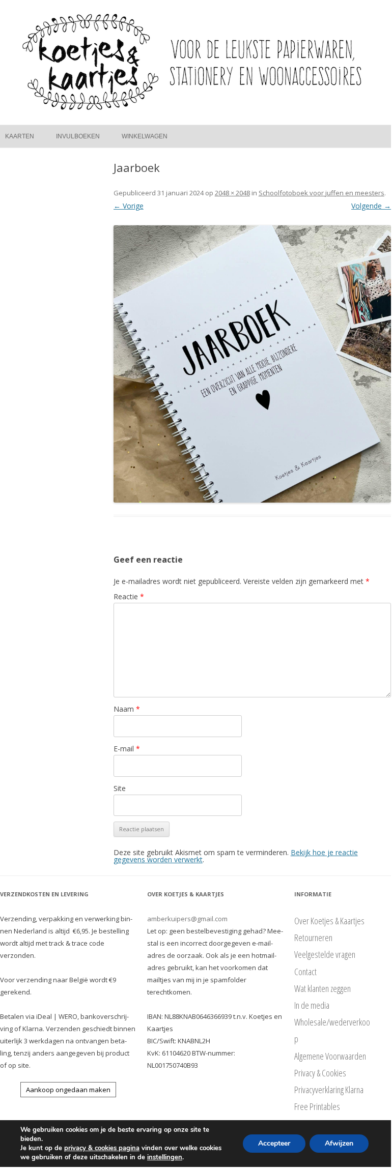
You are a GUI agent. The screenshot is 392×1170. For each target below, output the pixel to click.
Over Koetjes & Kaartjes (329, 921)
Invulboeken (78, 136)
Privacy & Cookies (320, 1073)
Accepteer (274, 1143)
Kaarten (19, 136)
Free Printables (317, 1106)
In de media (311, 1005)
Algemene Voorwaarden (330, 1056)
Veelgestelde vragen (324, 954)
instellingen (164, 1157)
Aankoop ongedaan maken (68, 1089)
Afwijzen (339, 1143)
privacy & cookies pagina (101, 1148)
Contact (305, 972)
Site (120, 788)
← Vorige (129, 206)
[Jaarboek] (252, 364)
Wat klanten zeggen (322, 988)
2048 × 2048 (232, 192)
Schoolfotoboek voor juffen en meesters (321, 192)
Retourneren (313, 937)
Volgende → (371, 206)
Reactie (129, 596)
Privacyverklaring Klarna (328, 1090)
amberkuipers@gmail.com (187, 918)
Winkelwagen (144, 136)
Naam (127, 709)
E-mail (127, 748)
